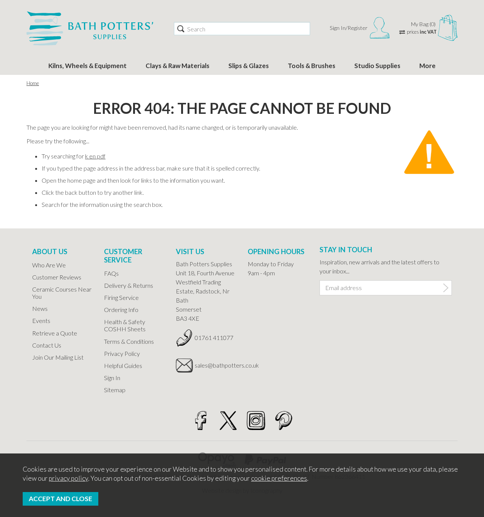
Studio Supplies (377, 66)
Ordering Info (121, 309)
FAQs (111, 273)
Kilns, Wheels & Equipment (87, 66)
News (40, 308)
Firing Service (121, 297)
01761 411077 (214, 337)
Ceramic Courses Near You (62, 293)
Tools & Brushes (311, 66)
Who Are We (49, 265)
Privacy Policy (122, 353)
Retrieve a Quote (54, 333)
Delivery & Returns (128, 285)
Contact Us (46, 345)
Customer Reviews (56, 277)
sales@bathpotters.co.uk (215, 365)
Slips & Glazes (248, 66)
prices (422, 32)
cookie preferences (279, 478)
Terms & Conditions (129, 341)
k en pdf (95, 156)
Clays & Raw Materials (177, 66)
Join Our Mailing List (58, 357)
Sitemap (115, 389)
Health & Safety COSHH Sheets (125, 325)
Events (41, 320)
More (427, 66)
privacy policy (68, 478)
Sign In (112, 377)
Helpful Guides (123, 365)
